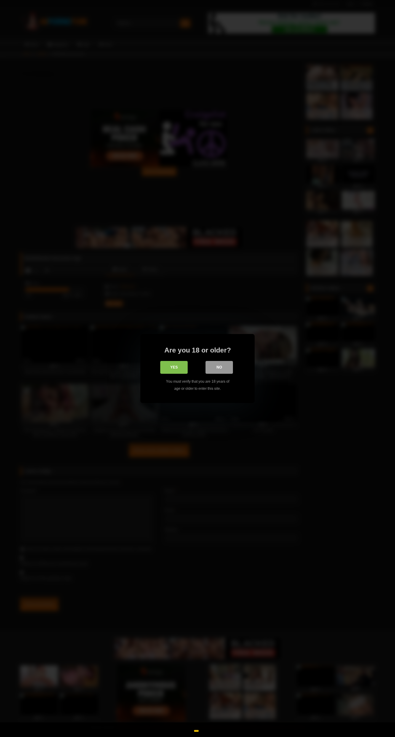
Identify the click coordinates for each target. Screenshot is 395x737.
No (219, 367)
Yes (174, 367)
